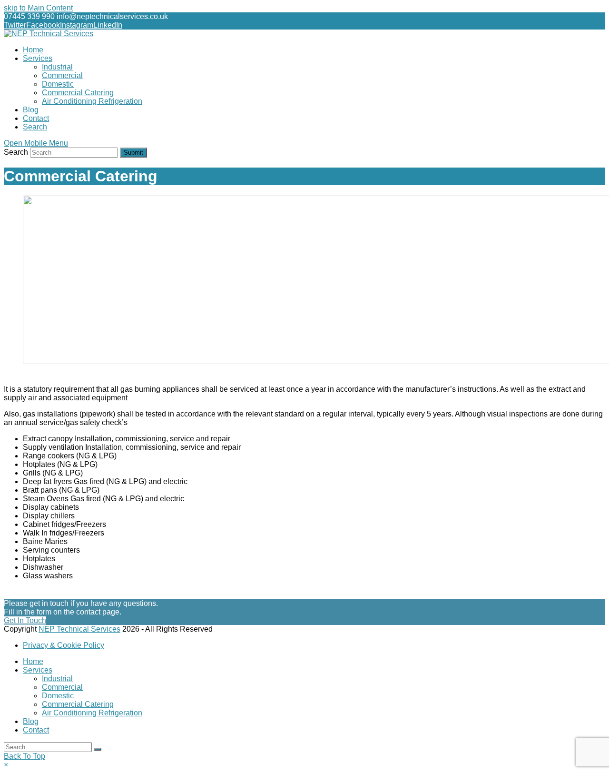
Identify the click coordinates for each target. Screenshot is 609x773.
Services (37, 670)
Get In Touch (25, 620)
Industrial (57, 678)
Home (33, 661)
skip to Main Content (38, 8)
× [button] (6, 765)
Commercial (62, 687)
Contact (36, 730)
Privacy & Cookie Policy (63, 645)
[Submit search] (97, 749)
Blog (31, 721)
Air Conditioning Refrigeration (92, 713)
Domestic (58, 696)
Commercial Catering (78, 704)
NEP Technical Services (79, 629)
